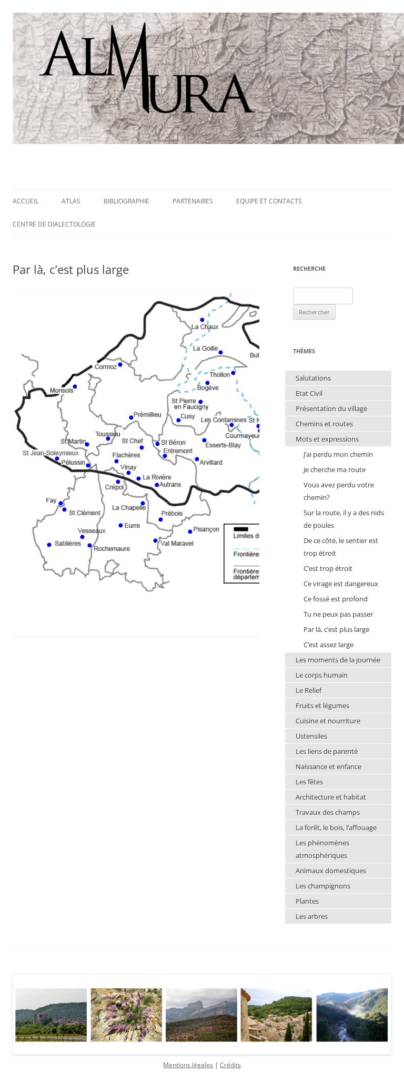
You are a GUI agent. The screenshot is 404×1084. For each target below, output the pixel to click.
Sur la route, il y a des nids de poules (344, 519)
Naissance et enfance (328, 766)
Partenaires (193, 201)
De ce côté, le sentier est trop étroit (341, 547)
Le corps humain (322, 675)
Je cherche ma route (335, 469)
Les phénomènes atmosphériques (322, 849)
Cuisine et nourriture (328, 720)
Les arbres (312, 916)
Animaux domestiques (331, 870)
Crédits (230, 1064)
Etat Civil (309, 393)
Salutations (313, 378)
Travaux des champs (328, 812)
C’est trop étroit (328, 568)
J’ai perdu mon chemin (338, 454)
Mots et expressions (327, 439)
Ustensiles (311, 736)
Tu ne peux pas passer (338, 614)
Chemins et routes (324, 423)
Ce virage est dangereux (341, 583)
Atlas (71, 201)
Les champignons (323, 886)
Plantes (307, 901)
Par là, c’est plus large (336, 629)
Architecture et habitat (331, 797)
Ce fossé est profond (336, 599)
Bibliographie (126, 201)
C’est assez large (329, 644)
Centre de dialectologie (54, 224)
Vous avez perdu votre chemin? (339, 491)
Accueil (25, 201)
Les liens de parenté (327, 751)
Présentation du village (331, 408)
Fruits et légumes (322, 705)
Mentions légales (188, 1064)
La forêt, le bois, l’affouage (336, 827)
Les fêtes (309, 781)
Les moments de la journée (338, 659)
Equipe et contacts (269, 201)
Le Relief (308, 690)
